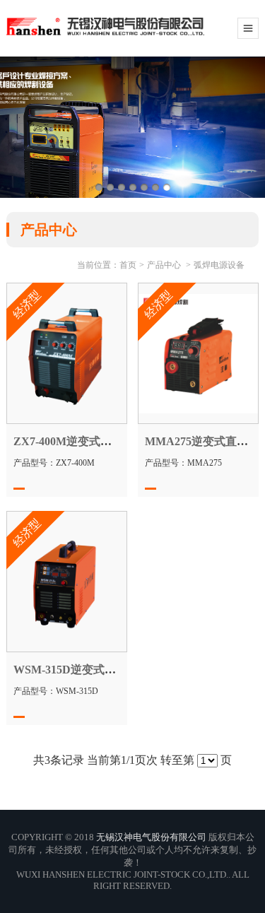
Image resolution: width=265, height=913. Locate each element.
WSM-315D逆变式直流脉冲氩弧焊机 (104, 670)
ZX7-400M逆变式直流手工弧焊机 (96, 441)
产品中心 (164, 265)
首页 (127, 265)
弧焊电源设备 (219, 265)
